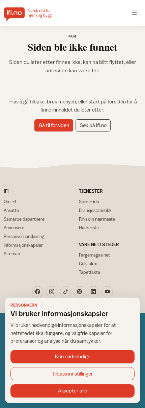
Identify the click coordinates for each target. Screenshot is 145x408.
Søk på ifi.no (93, 125)
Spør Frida (89, 201)
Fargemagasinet (94, 255)
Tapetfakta (89, 272)
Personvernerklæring (24, 236)
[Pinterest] (79, 291)
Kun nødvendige (72, 356)
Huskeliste (89, 227)
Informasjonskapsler (23, 245)
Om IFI (10, 201)
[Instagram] (51, 291)
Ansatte (11, 210)
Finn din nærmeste (97, 219)
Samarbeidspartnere (24, 219)
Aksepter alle (72, 390)
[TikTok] (65, 291)
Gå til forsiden (54, 125)
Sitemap (12, 253)
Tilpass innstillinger (72, 374)
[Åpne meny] (134, 12)
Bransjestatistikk (95, 210)
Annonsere (14, 227)
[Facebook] (38, 291)
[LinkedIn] (93, 291)
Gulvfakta (88, 263)
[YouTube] (107, 291)
